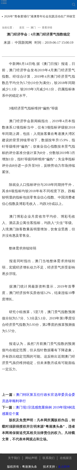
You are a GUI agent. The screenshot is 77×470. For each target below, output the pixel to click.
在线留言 (66, 458)
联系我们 (49, 458)
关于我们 (14, 458)
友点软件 (64, 466)
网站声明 (31, 458)
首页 (21, 27)
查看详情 (47, 27)
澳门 (33, 27)
